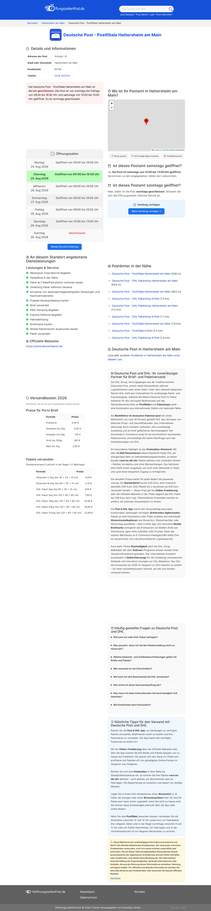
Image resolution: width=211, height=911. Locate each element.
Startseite (32, 23)
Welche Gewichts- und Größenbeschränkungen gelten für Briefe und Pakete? (144, 658)
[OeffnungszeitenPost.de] (64, 7)
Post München (164, 14)
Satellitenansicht (174, 156)
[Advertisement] (64, 126)
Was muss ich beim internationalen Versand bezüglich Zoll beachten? (144, 695)
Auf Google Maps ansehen (146, 156)
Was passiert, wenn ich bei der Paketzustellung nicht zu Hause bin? (143, 647)
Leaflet (156, 150)
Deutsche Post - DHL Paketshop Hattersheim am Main (145, 280)
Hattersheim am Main (53, 23)
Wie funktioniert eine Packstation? (132, 704)
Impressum (115, 878)
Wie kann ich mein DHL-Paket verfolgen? (135, 637)
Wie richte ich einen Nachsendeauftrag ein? (137, 685)
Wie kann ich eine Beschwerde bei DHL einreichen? (141, 676)
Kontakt (139, 891)
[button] (146, 122)
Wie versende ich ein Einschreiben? (132, 668)
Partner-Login (178, 907)
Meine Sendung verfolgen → (146, 211)
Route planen (120, 156)
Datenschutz (88, 897)
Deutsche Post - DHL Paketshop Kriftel (135, 298)
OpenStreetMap (168, 150)
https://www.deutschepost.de (44, 346)
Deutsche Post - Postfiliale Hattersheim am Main (141, 273)
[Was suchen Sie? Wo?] (170, 9)
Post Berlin (142, 14)
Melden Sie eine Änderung (64, 246)
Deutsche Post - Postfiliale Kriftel (132, 330)
